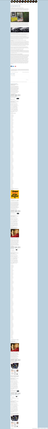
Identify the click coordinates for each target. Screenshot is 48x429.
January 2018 (12, 144)
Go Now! (17, 98)
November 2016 (12, 303)
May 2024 (12, 268)
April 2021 (12, 275)
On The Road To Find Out (13, 212)
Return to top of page (12, 428)
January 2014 (12, 324)
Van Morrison (12, 226)
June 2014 (12, 321)
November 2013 (12, 325)
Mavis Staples (12, 107)
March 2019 (12, 286)
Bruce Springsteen (16, 216)
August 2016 (12, 305)
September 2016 (12, 154)
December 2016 (12, 152)
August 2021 (12, 124)
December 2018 (12, 288)
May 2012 (12, 336)
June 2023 (12, 121)
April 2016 (12, 157)
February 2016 (12, 158)
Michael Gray (14, 107)
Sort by (11, 397)
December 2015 (12, 310)
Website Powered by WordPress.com (34, 428)
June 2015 (12, 163)
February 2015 (12, 316)
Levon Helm (12, 405)
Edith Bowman (21, 69)
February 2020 (12, 130)
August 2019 (12, 283)
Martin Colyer (15, 221)
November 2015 (12, 160)
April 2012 (12, 186)
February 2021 (12, 126)
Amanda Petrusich (14, 100)
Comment (27, 79)
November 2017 (12, 296)
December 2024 (12, 116)
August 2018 (12, 140)
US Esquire (16, 111)
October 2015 (12, 311)
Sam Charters (14, 224)
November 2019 (12, 282)
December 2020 (12, 127)
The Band (13, 225)
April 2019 (12, 135)
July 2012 (12, 335)
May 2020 (12, 129)
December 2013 (12, 174)
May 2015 (12, 314)
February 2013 (12, 180)
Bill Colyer (17, 215)
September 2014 (12, 319)
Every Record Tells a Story (13, 217)
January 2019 (12, 137)
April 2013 (12, 179)
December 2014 (12, 317)
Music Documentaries (15, 108)
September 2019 (12, 132)
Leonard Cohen (15, 219)
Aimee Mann (12, 100)
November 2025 (12, 115)
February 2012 (12, 338)
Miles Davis (11, 108)
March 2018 (12, 143)
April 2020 (12, 280)
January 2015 (12, 166)
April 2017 (12, 300)
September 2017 (12, 297)
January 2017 (12, 302)
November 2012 (12, 182)
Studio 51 (11, 225)
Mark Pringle (12, 221)
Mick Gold (17, 107)
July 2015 (12, 313)
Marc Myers (15, 106)
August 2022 (12, 123)
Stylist (13, 70)
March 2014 (12, 172)
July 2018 (12, 291)
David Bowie (12, 102)
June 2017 (12, 299)
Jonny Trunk (17, 104)
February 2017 (12, 151)
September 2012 (12, 183)
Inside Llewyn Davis (12, 255)
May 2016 (12, 307)
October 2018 (12, 289)
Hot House (16, 217)
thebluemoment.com (16, 225)
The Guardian (15, 70)
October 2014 (12, 168)
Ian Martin (24, 69)
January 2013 (12, 331)
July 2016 (12, 155)
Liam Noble (14, 405)
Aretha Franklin (12, 215)
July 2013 (12, 177)
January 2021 (12, 277)
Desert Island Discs (14, 102)
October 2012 (12, 333)
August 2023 (12, 271)
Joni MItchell (14, 104)
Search (17, 213)
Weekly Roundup (15, 69)
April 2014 (12, 322)
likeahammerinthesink (17, 405)
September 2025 (12, 266)
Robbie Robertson (12, 109)
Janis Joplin (15, 255)
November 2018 (12, 138)
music (13, 108)
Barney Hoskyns (14, 215)
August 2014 (12, 169)
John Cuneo (12, 104)
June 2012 (12, 185)
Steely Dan (17, 224)
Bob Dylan (13, 101)
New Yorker (12, 223)
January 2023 (12, 272)
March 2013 (12, 330)
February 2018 (12, 294)
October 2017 (12, 146)
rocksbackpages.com (16, 109)
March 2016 (12, 308)
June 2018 (12, 141)
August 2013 (12, 327)
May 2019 (12, 285)
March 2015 (12, 165)
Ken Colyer (12, 219)
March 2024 (12, 269)
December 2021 (12, 274)
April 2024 (12, 118)
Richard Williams (16, 223)
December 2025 (12, 265)
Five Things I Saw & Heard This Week (23, 1)
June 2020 (12, 279)
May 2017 (12, 149)
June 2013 (12, 328)
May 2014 (12, 171)
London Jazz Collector (12, 106)
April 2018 (12, 293)
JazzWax (16, 255)
